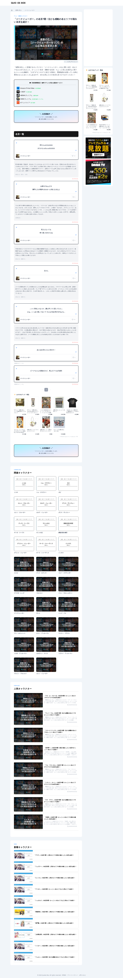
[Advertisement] (98, 38)
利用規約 (64, 975)
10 (74, 319)
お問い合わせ (82, 975)
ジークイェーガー (30, 10)
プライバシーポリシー (72, 975)
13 (74, 156)
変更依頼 (76, 179)
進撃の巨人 (18, 10)
